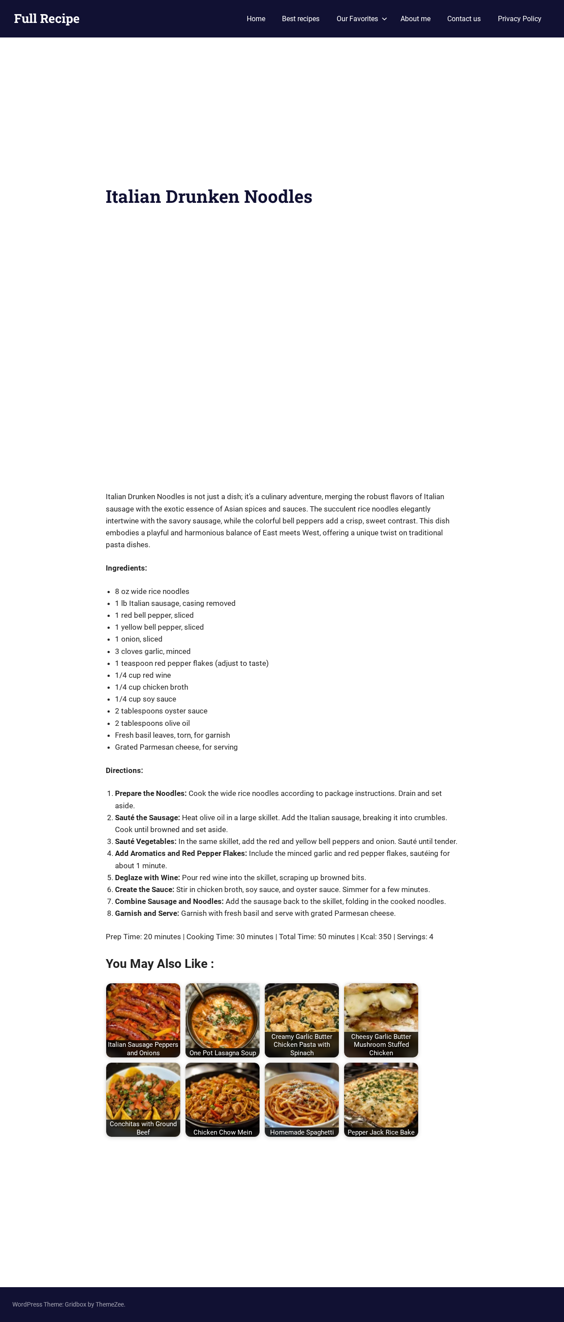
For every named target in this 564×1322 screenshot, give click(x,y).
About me (415, 19)
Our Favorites (357, 19)
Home (256, 19)
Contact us (464, 19)
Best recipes (300, 19)
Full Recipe (47, 18)
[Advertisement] (282, 117)
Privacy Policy (520, 19)
